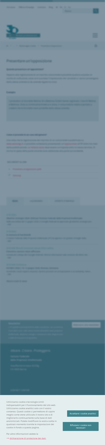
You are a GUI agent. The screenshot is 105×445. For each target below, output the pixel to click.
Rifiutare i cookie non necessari (80, 426)
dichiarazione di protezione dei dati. (28, 438)
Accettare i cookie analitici (83, 413)
